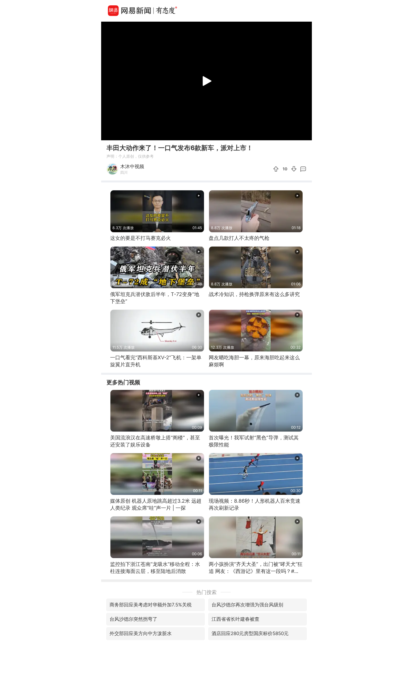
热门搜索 (206, 592)
